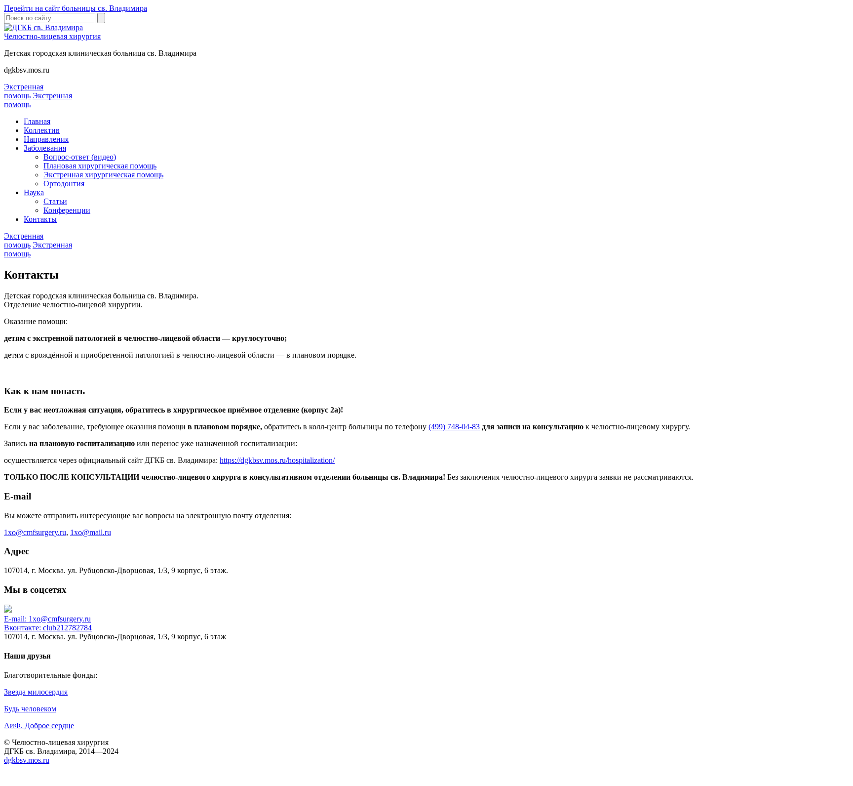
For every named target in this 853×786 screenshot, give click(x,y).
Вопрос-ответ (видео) (79, 157)
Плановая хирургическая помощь (99, 166)
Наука (34, 192)
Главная (37, 121)
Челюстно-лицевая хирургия (52, 36)
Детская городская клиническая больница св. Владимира (100, 53)
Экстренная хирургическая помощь (103, 174)
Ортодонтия (63, 183)
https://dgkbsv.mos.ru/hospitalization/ (277, 460)
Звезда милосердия (36, 692)
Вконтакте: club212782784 (48, 627)
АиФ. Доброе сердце (39, 725)
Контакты (40, 219)
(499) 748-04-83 (454, 426)
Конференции (66, 210)
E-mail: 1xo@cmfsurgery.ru (47, 619)
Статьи (55, 201)
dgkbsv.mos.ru (26, 70)
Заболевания (45, 148)
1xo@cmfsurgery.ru (35, 532)
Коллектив (42, 130)
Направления (46, 139)
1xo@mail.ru (90, 532)
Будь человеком (30, 708)
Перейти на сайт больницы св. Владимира (75, 8)
